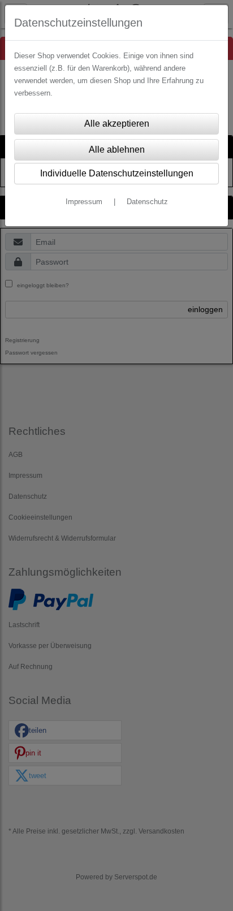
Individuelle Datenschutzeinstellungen (116, 173)
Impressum (84, 201)
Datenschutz (147, 201)
